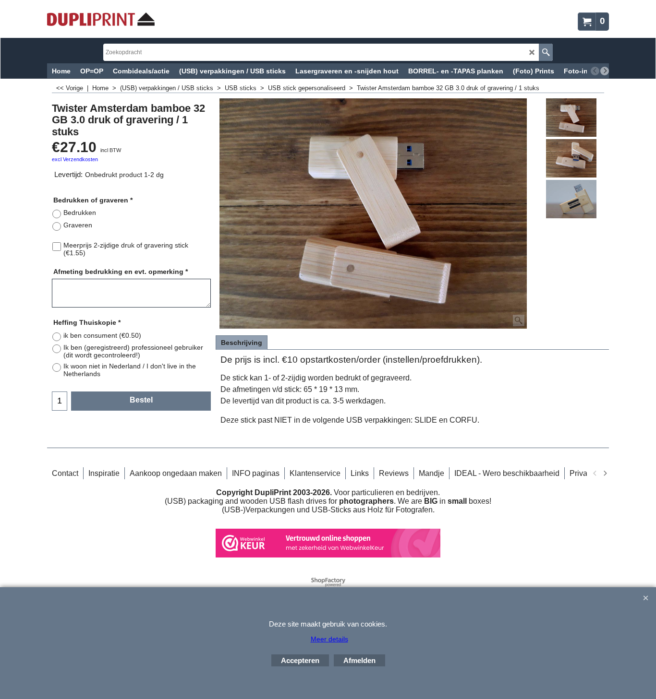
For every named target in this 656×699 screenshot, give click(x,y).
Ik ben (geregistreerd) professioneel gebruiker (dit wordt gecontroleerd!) (133, 351)
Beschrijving (241, 342)
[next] (604, 71)
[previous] (595, 71)
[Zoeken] (546, 52)
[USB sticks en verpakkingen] (101, 19)
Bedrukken (79, 212)
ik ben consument (102, 335)
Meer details (329, 639)
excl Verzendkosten (75, 159)
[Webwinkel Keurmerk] (328, 555)
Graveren (77, 225)
